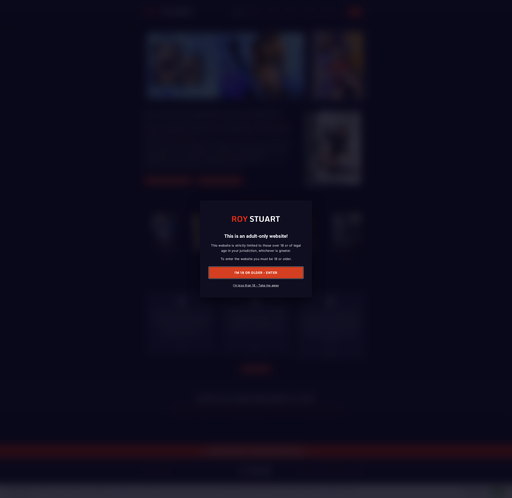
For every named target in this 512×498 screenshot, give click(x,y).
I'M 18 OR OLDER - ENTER (256, 273)
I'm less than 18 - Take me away (256, 285)
